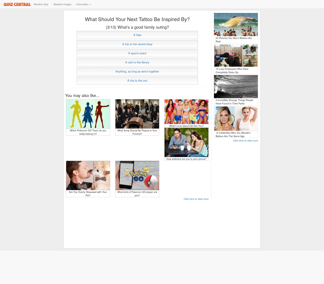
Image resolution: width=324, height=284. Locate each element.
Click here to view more (196, 199)
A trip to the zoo (137, 80)
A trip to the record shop (137, 44)
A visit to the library (137, 62)
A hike (137, 35)
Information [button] (82, 4)
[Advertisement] (236, 192)
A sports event (137, 53)
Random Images (62, 4)
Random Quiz (41, 4)
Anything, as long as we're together (137, 71)
